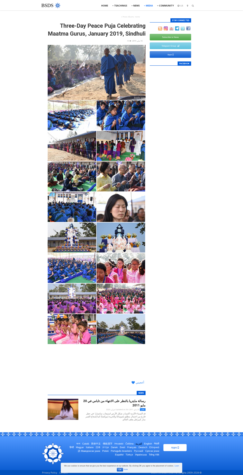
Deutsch (143, 447)
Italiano (90, 447)
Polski (105, 451)
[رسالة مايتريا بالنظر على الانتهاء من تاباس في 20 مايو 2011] (63, 409)
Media (149, 5)
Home (104, 5)
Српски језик (152, 451)
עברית (106, 447)
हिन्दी (72, 447)
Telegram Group (169, 46)
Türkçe (129, 454)
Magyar (80, 447)
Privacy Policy (49, 472)
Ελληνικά (154, 447)
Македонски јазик (90, 451)
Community (166, 5)
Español (119, 454)
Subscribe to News (170, 37)
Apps (170, 54)
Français (131, 447)
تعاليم (142, 409)
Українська (141, 454)
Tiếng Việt (154, 454)
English (148, 443)
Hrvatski (118, 443)
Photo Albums (128, 17)
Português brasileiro (121, 451)
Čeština (129, 443)
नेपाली (156, 443)
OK (120, 469)
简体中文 (96, 443)
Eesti (122, 447)
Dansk (114, 447)
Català (85, 443)
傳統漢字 (107, 443)
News (136, 5)
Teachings (120, 5)
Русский (138, 451)
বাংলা (78, 443)
